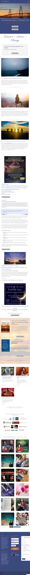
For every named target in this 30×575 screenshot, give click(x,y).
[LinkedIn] (18, 555)
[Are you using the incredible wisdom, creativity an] (7, 460)
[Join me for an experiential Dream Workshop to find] (22, 504)
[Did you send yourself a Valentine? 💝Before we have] (22, 489)
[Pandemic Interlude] (7, 392)
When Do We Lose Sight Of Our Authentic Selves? (7, 377)
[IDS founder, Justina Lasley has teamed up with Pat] (22, 446)
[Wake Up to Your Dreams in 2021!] (22, 371)
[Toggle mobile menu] (28, 1)
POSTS (21, 572)
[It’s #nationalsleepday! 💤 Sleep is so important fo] (22, 475)
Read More (10, 84)
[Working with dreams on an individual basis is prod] (22, 519)
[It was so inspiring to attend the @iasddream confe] (22, 460)
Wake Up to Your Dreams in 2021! (22, 377)
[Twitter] (14, 555)
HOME (5, 572)
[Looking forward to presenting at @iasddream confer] (7, 475)
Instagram (21, 437)
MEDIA (17, 572)
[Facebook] (12, 555)
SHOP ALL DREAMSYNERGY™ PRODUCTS (15, 360)
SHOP (15, 572)
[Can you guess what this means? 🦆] (7, 489)
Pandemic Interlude (6, 398)
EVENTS (12, 572)
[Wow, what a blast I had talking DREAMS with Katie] (7, 446)
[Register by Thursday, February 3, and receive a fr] (7, 519)
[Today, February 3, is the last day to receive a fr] (7, 504)
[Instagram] (16, 555)
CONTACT (24, 572)
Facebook (15, 438)
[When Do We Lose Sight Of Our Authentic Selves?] (7, 371)
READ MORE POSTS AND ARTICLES (15, 407)
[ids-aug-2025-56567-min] (15, 283)
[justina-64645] (15, 156)
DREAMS (8, 572)
